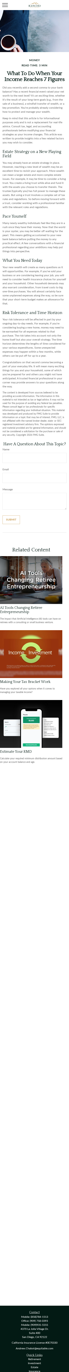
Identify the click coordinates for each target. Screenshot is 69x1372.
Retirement (34, 1359)
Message (8, 489)
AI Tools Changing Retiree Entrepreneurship (21, 610)
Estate (34, 1367)
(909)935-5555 (39, 1325)
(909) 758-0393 (39, 1321)
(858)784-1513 (39, 1317)
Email (6, 469)
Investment (34, 1363)
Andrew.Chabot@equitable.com (34, 1348)
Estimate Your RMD (16, 752)
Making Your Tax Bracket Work (25, 682)
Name (6, 449)
